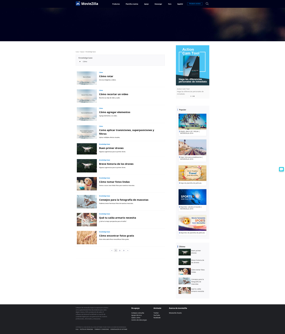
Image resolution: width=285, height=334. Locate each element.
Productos (116, 4)
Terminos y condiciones (101, 329)
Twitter (156, 313)
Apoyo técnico (136, 315)
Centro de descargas (139, 320)
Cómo (85, 61)
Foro (169, 4)
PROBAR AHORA (195, 4)
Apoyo (146, 4)
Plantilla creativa (132, 4)
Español (180, 4)
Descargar (158, 4)
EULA (77, 329)
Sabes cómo (135, 317)
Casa (77, 52)
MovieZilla (89, 3)
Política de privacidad (86, 329)
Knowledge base (91, 52)
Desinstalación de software (118, 329)
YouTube (157, 315)
